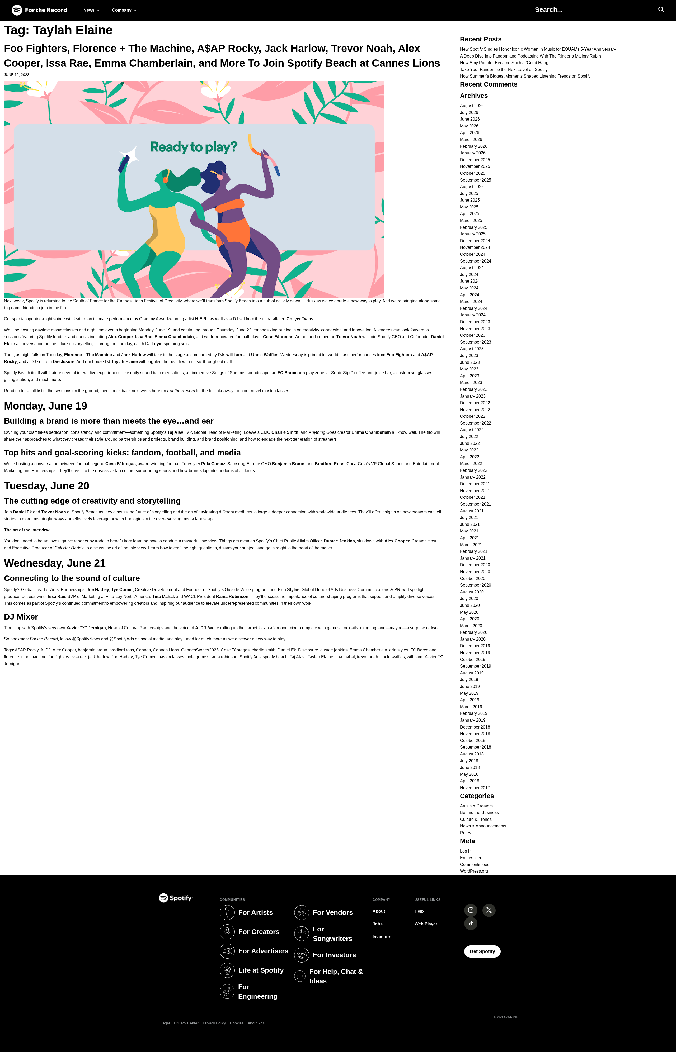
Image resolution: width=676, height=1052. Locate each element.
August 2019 (472, 673)
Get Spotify (485, 951)
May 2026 (469, 126)
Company (122, 10)
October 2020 (472, 578)
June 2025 (470, 200)
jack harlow (98, 657)
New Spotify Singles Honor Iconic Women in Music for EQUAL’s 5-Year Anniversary (538, 49)
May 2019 (469, 693)
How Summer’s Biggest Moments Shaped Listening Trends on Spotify (525, 76)
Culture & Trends (476, 819)
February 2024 (473, 308)
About (379, 911)
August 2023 (472, 348)
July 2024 (469, 274)
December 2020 (475, 565)
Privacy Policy (214, 1023)
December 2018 (475, 727)
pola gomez (197, 657)
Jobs (378, 924)
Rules (465, 833)
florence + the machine (25, 657)
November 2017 (475, 788)
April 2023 (469, 376)
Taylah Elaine (320, 657)
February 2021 (473, 551)
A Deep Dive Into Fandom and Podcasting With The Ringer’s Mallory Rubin (530, 56)
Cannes (143, 650)
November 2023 (475, 328)
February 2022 (473, 470)
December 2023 (475, 322)
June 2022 (470, 443)
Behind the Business (479, 812)
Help (419, 911)
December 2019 (475, 646)
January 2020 (473, 639)
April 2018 (469, 781)
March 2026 (471, 139)
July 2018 (469, 761)
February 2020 (473, 632)
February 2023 (473, 389)
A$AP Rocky (27, 650)
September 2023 (475, 342)
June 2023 (470, 362)
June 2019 (470, 686)
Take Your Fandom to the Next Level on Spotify (504, 69)
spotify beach (275, 657)
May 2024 (469, 288)
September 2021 (475, 504)
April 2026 (469, 132)
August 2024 (472, 267)
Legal (165, 1023)
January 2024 (473, 315)
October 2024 (472, 254)
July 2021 (469, 517)
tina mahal (345, 657)
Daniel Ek (287, 650)
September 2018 (475, 747)
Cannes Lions (166, 650)
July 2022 (469, 436)
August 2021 (472, 511)
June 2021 (470, 524)
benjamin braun (92, 650)
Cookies (236, 1023)
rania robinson (223, 657)
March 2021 (471, 544)
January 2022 (473, 477)
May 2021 (469, 531)
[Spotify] (39, 10)
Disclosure (308, 650)
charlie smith (263, 650)
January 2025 (473, 234)
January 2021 (473, 558)
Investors (382, 937)
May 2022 (469, 450)
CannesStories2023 (200, 650)
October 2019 (472, 659)
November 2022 (475, 409)
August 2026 (472, 105)
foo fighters (59, 657)
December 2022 (475, 403)
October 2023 (472, 335)
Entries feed (471, 857)
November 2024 (475, 247)
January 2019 (473, 720)
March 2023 (471, 382)
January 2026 (473, 153)
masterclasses (170, 657)
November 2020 (475, 571)
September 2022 (475, 423)
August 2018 (472, 754)
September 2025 (475, 180)
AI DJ (45, 650)
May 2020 (469, 612)
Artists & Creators (476, 806)
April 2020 (469, 619)
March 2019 (471, 706)
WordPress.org (474, 871)
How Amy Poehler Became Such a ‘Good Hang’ (505, 62)
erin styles (398, 650)
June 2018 (470, 767)
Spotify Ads (250, 657)
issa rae (78, 657)
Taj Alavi (298, 657)
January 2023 (473, 396)
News (89, 10)
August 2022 (472, 429)
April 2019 (469, 700)
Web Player (426, 924)
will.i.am (414, 657)
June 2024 (470, 281)
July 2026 (469, 112)
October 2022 (472, 416)
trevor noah (367, 657)
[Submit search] (658, 9)
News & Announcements (483, 826)
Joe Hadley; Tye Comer (133, 657)
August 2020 (472, 592)
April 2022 (469, 457)
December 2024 (475, 241)
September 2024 (475, 261)
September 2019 (475, 666)
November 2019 (475, 652)
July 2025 (469, 193)
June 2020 (470, 605)
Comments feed (475, 864)
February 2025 (473, 227)
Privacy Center (186, 1023)
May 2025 (469, 207)
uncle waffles (392, 657)
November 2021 (475, 490)
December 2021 (475, 484)
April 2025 (469, 213)
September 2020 (475, 585)
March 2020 (471, 625)
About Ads (256, 1023)
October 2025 (472, 173)
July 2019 (469, 679)
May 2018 (469, 774)
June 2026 (470, 119)
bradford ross (121, 650)
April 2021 (469, 538)
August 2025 (472, 186)
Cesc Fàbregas (235, 650)
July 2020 (469, 598)
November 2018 (475, 733)
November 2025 (475, 166)
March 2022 (471, 463)
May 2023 (469, 369)
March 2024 (471, 301)
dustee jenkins (334, 650)
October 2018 (472, 740)
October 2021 (472, 497)
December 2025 (475, 160)
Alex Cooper (64, 650)
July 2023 (469, 355)
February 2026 (473, 146)
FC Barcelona (423, 650)
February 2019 (473, 713)
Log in (466, 851)
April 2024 (469, 295)
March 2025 (471, 220)
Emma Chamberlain (368, 650)
